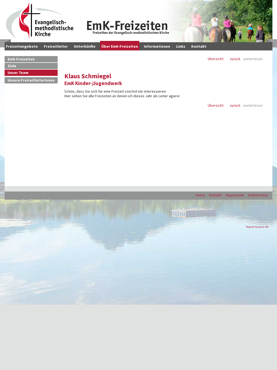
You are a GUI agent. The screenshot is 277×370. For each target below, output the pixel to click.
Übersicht (215, 59)
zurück (235, 59)
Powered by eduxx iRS (257, 226)
